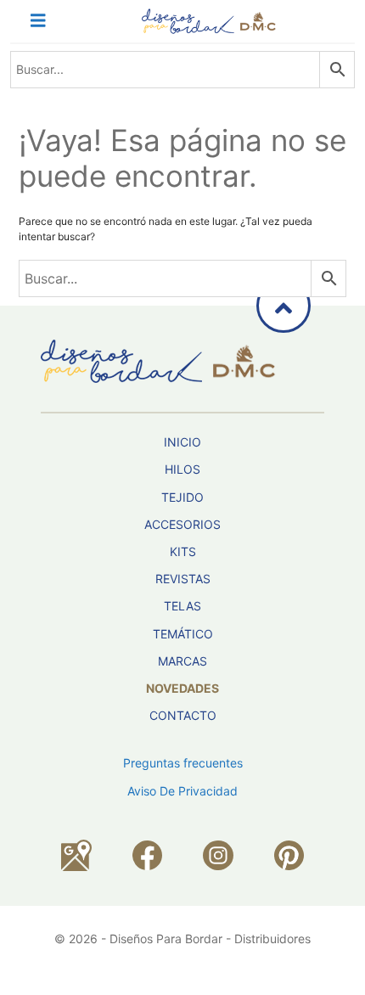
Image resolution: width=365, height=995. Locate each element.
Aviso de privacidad (182, 791)
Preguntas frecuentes (183, 763)
